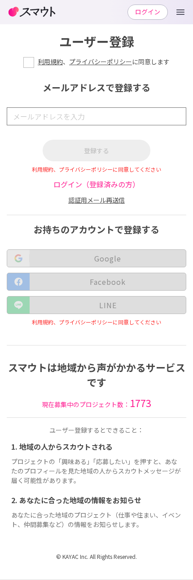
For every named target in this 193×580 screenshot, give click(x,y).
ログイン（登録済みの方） (96, 184)
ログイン (147, 11)
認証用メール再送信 (96, 199)
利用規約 (50, 61)
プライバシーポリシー (100, 61)
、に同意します (104, 61)
